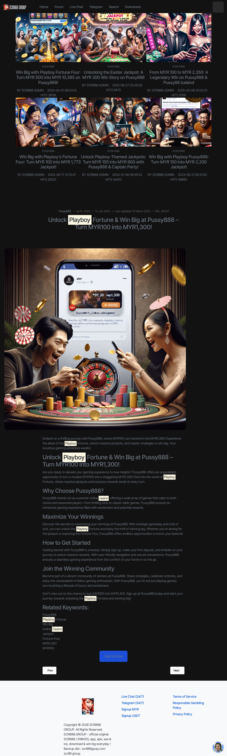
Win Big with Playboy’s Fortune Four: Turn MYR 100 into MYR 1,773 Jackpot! (48, 162)
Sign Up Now (113, 656)
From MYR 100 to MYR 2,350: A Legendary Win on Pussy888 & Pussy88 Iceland (179, 77)
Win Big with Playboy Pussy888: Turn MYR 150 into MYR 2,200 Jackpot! (179, 162)
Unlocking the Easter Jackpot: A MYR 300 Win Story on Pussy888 (113, 75)
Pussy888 (48, 66)
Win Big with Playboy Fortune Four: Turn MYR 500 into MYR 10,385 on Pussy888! (48, 77)
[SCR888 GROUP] (15, 7)
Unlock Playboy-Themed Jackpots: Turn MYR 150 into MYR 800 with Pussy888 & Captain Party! (113, 162)
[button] (218, 7)
